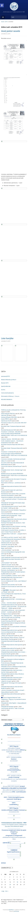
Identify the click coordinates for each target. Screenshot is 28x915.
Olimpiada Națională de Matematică (10, 694)
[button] (2, 5)
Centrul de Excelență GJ (7, 393)
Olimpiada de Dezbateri (7, 706)
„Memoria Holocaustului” (8, 566)
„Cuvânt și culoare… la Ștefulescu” (10, 568)
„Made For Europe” (6, 564)
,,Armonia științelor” (6, 550)
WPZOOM (16, 911)
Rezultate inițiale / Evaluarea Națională (11, 448)
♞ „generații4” (5, 597)
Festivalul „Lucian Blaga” (7, 546)
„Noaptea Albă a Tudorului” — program (12, 533)
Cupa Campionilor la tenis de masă (10, 557)
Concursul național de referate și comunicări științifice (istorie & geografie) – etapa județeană (13, 515)
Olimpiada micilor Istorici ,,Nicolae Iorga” (12, 470)
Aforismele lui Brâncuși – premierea (10, 482)
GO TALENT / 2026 (6, 508)
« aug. (2, 891)
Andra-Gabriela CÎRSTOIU (8, 413)
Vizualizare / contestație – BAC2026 (10, 432)
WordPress (11, 909)
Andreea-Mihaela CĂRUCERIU (9, 417)
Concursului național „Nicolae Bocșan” (11, 466)
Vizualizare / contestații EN (8, 452)
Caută (25, 17)
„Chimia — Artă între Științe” (8, 603)
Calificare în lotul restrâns (8, 584)
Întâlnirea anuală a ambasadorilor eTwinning (13, 410)
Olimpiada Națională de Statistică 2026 (11, 486)
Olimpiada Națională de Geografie (10, 641)
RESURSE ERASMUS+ (6, 399)
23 (10, 884)
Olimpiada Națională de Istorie (9, 630)
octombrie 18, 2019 (5, 341)
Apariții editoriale (5, 386)
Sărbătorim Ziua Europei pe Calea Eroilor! (12, 586)
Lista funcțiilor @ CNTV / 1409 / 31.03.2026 (12, 708)
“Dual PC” (3, 555)
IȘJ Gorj (3, 389)
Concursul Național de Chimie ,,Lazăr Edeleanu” (14, 581)
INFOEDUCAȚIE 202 (6, 543)
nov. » (6, 891)
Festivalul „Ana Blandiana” (8, 570)
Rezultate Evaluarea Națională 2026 (10, 444)
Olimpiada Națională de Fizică (9, 648)
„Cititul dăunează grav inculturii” (10, 506)
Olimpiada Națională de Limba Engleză (11, 655)
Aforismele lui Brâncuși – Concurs (10, 396)
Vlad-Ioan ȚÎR (4, 415)
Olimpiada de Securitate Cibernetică (10, 559)
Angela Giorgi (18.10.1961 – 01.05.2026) (11, 599)
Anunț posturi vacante (10, 31)
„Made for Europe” (6, 681)
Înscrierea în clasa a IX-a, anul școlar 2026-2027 (13, 422)
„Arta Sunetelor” (5, 563)
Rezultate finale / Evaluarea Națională (11, 426)
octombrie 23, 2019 (5, 33)
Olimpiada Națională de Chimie (9, 604)
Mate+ (3, 548)
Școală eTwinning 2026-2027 (9, 621)
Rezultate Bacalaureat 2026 (8, 430)
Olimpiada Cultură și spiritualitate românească (13, 626)
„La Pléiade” (4, 592)
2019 (6, 21)
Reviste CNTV (4, 383)
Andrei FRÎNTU (5, 419)
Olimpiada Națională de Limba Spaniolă (11, 645)
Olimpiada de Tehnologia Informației (11, 683)
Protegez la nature (6, 614)
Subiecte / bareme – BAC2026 (9, 439)
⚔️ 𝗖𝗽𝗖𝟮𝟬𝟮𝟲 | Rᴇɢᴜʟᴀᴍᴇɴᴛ (8, 590)
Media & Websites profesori (8, 379)
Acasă (2, 21)
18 (17, 882)
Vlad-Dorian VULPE (6, 421)
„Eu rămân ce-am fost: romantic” (10, 537)
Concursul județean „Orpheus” (9, 575)
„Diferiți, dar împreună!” (7, 635)
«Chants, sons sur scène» (8, 650)
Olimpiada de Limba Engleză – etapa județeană (13, 703)
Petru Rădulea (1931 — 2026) (9, 615)
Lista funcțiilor (7, 338)
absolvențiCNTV (5, 376)
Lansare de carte (5, 544)
